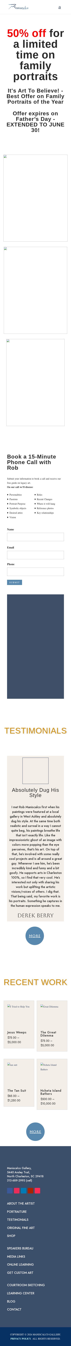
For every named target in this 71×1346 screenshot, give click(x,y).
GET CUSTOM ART (20, 1273)
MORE (34, 936)
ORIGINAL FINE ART (21, 1228)
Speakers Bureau (20, 1248)
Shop (11, 1236)
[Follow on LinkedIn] (23, 1190)
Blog (11, 1301)
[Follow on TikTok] (37, 1190)
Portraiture (17, 1211)
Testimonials (17, 1219)
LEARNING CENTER (20, 1293)
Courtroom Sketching (26, 1285)
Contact (14, 1309)
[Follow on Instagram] (16, 1190)
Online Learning (20, 1264)
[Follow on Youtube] (30, 1190)
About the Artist (21, 1203)
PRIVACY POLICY (21, 1338)
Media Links (16, 1256)
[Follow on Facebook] (10, 1190)
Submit (14, 582)
